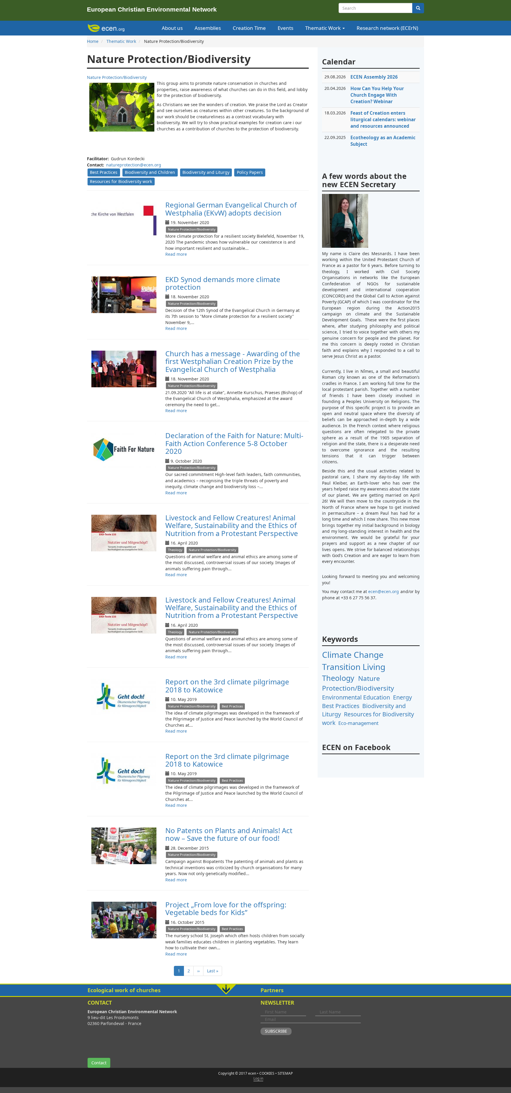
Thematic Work (323, 28)
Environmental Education (356, 697)
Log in (258, 1078)
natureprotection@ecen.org (133, 165)
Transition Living (353, 666)
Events (285, 28)
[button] (255, 990)
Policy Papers (250, 172)
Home (92, 41)
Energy (402, 697)
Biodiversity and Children (150, 172)
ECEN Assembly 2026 (374, 77)
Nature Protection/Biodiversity (192, 229)
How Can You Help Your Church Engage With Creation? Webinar (377, 95)
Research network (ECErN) (387, 28)
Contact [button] (98, 1063)
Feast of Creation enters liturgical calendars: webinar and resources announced (383, 119)
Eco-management (358, 723)
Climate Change (353, 654)
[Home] (107, 28)
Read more (176, 254)
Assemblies (208, 28)
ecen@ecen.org (383, 591)
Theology (175, 550)
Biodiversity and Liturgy (205, 172)
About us (172, 28)
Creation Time (249, 28)
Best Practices (103, 172)
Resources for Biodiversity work (121, 181)
